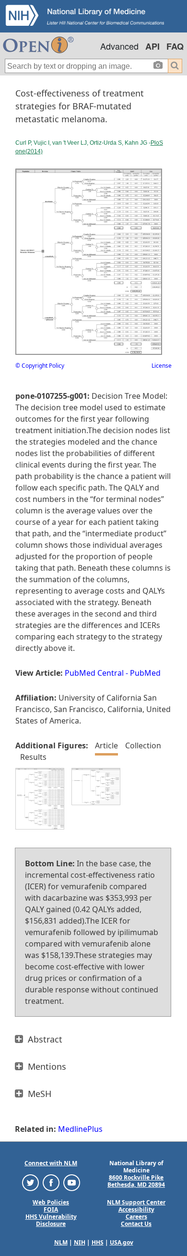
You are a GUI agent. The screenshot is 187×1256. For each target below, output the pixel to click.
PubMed (145, 673)
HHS (98, 1242)
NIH (79, 1242)
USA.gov (121, 1242)
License (162, 366)
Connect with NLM (50, 1163)
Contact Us (136, 1224)
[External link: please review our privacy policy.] (30, 1182)
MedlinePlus (80, 1129)
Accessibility (136, 1209)
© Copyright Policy (39, 366)
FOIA (51, 1209)
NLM (61, 1242)
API (152, 46)
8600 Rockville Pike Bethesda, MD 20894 (136, 1181)
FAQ (175, 46)
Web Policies (51, 1202)
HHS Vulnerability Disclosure (51, 1220)
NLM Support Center (136, 1202)
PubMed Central (94, 673)
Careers (136, 1217)
